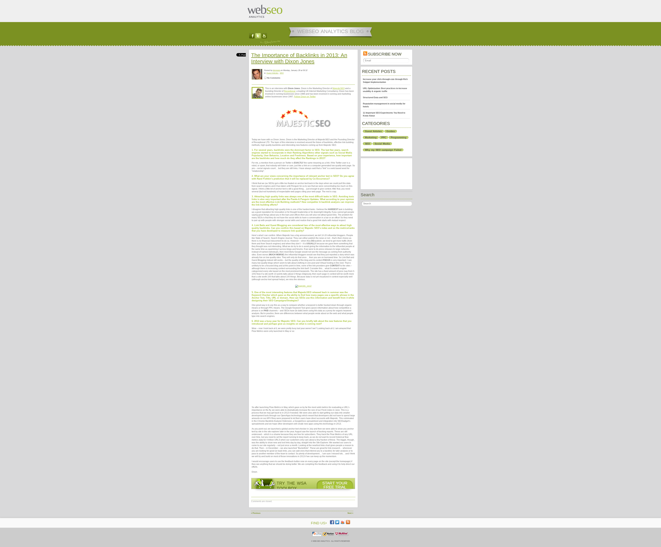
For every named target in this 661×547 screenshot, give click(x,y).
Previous (255, 513)
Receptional (289, 91)
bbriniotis (276, 70)
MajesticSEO (339, 88)
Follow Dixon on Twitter (305, 96)
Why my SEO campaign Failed (383, 150)
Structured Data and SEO (375, 97)
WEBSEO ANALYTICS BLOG (330, 31)
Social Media (382, 143)
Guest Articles (272, 73)
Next (350, 513)
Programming (398, 137)
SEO (282, 73)
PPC (383, 137)
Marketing (371, 137)
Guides (390, 131)
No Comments (273, 78)
